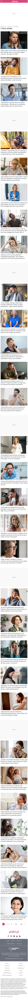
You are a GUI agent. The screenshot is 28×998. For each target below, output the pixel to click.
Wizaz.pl (21, 972)
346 (16, 924)
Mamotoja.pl (7, 970)
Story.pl (21, 975)
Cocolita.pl (7, 968)
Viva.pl (21, 970)
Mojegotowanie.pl (7, 972)
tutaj (11, 996)
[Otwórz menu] (1, 1)
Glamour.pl (7, 965)
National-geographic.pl (7, 975)
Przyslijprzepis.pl (20, 968)
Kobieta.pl (21, 965)
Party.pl (20, 963)
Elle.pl (7, 963)
